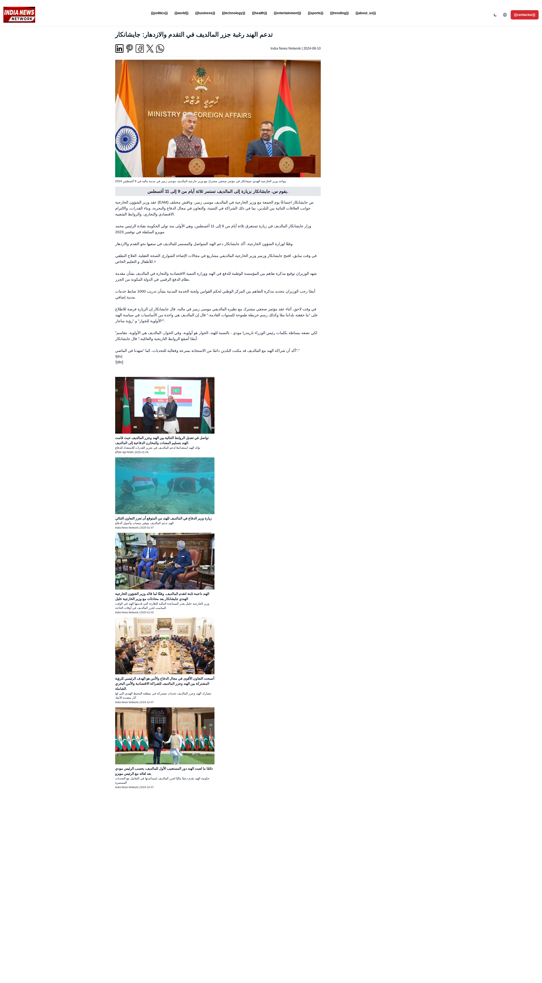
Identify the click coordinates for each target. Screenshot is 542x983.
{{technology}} (233, 13)
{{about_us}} (365, 13)
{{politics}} (159, 13)
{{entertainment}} (287, 13)
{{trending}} (339, 13)
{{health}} (259, 13)
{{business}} (205, 13)
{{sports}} (315, 13)
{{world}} (181, 13)
